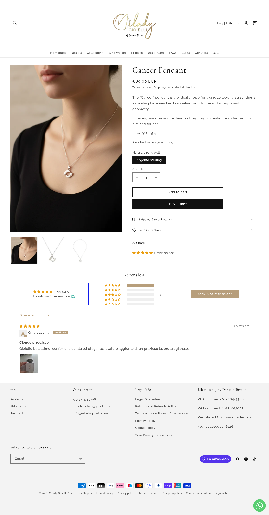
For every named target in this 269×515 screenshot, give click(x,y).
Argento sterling (149, 160)
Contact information (198, 493)
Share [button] (140, 243)
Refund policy (104, 493)
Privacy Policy (145, 420)
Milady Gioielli (58, 493)
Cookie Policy (145, 427)
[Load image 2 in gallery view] (52, 250)
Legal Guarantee (147, 399)
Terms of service (149, 493)
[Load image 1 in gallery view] (24, 250)
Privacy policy (126, 493)
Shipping (160, 87)
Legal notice (222, 493)
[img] (29, 326)
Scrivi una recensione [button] (215, 294)
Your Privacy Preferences (153, 435)
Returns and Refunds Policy (155, 406)
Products (16, 399)
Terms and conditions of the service (161, 413)
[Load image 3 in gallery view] (80, 250)
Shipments (18, 406)
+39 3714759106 (84, 399)
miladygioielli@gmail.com (91, 406)
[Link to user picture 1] (28, 363)
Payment (16, 413)
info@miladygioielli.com (90, 413)
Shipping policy (172, 493)
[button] (14, 23)
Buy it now (178, 204)
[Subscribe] (79, 458)
